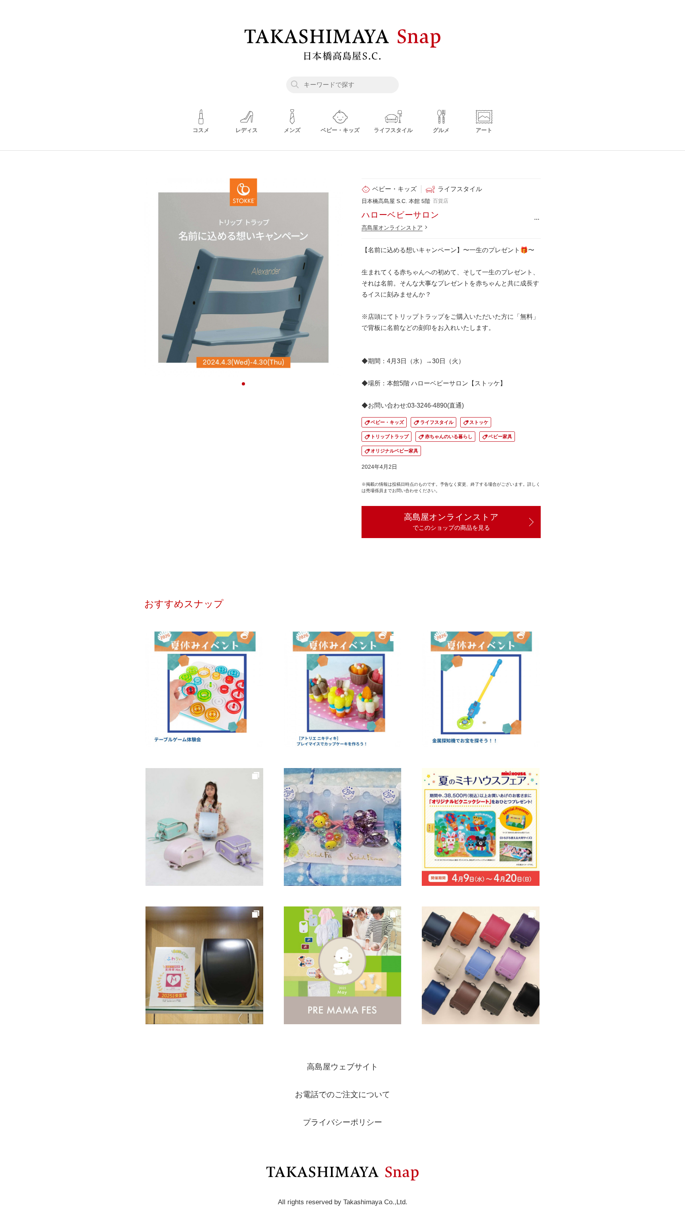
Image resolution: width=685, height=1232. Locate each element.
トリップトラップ (390, 436)
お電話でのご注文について (342, 1094)
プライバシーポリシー (342, 1122)
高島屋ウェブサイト (342, 1066)
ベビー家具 (500, 436)
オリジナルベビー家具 (394, 451)
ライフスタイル (436, 422)
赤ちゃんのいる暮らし (449, 436)
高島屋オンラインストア (392, 227)
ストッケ (478, 422)
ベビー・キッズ (387, 422)
